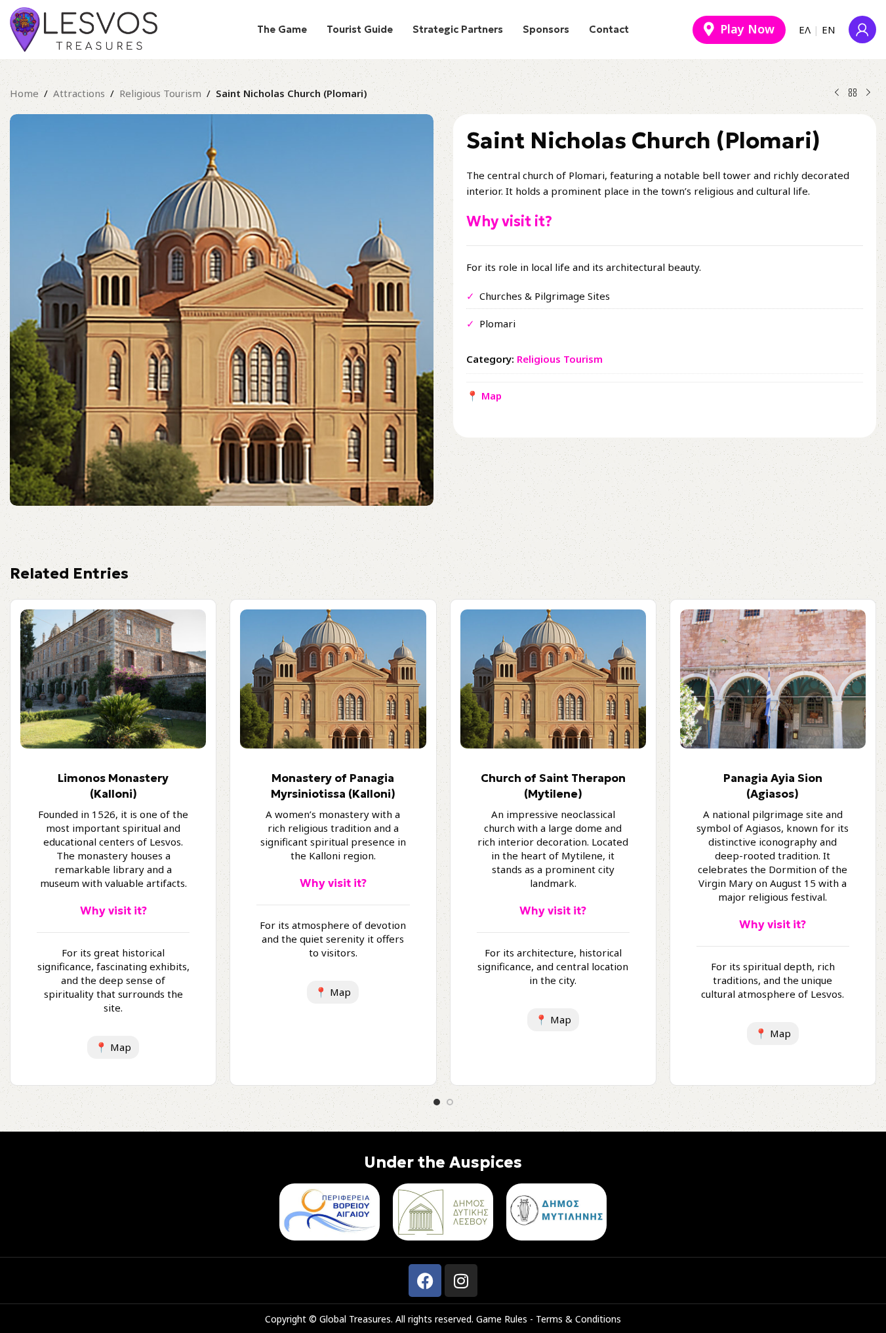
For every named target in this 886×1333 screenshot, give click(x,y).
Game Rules (501, 1319)
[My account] (862, 29)
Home (24, 93)
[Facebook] (425, 1280)
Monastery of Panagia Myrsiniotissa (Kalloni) (333, 786)
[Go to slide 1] (436, 1102)
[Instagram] (461, 1280)
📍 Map (484, 395)
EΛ (805, 29)
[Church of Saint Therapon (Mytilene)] (553, 679)
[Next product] (868, 93)
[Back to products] (852, 93)
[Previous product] (837, 93)
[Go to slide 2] (450, 1102)
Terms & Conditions (578, 1319)
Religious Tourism (160, 93)
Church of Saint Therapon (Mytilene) (553, 786)
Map (113, 1047)
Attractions (79, 93)
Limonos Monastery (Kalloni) (113, 786)
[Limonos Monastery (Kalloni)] (113, 679)
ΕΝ (829, 29)
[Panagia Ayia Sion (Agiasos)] (773, 679)
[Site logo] (83, 28)
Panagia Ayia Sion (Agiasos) (772, 786)
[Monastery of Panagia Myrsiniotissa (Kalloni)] (333, 679)
